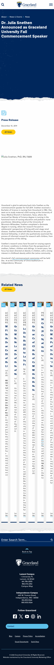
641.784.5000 (27, 581)
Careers (17, 636)
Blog (10, 636)
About (4, 16)
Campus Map (27, 586)
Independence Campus (27, 592)
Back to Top (27, 551)
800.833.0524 (27, 602)
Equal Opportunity (21, 641)
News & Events (16, 16)
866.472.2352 (27, 583)
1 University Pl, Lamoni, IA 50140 (27, 577)
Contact (10, 626)
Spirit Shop (35, 641)
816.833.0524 (27, 600)
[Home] (27, 565)
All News (8, 132)
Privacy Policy (28, 636)
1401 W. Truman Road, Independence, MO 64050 (27, 596)
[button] (51, 4)
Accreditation (40, 636)
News (27, 16)
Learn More (7, 514)
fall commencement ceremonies (26, 258)
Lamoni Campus (27, 574)
